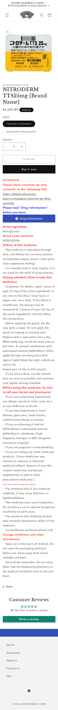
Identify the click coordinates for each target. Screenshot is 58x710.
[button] (7, 15)
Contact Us (13, 668)
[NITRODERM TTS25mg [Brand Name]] (29, 222)
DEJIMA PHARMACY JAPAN (33, 704)
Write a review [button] (29, 619)
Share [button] (9, 586)
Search (10, 644)
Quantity (7, 139)
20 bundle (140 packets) (23, 132)
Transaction (13, 652)
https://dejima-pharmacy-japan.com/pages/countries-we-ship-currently (27, 198)
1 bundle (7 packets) (20, 124)
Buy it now (29, 169)
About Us (11, 660)
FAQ (8, 676)
